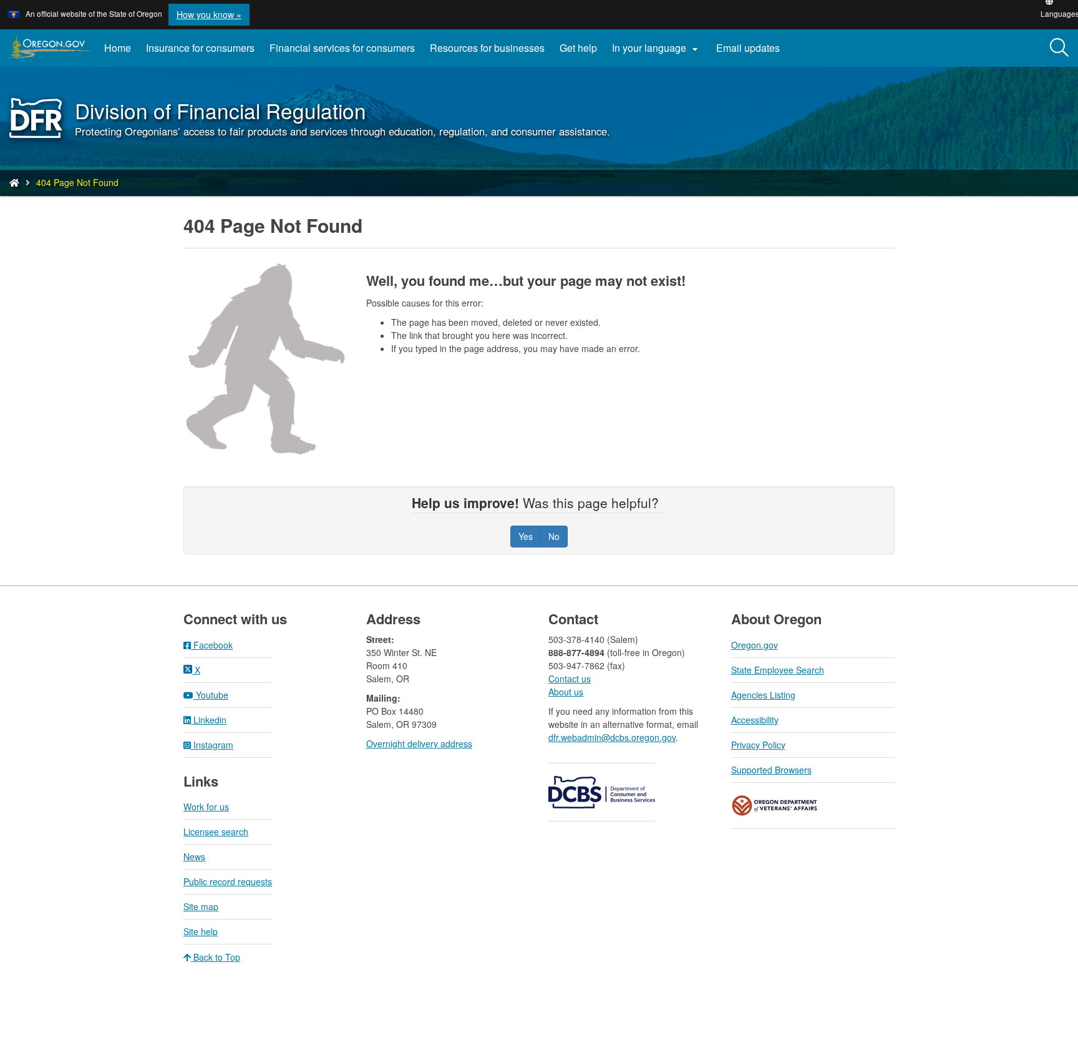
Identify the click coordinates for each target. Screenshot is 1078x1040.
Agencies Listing (763, 695)
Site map (200, 906)
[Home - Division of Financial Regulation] (14, 182)
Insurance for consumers (200, 48)
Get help (578, 48)
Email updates (751, 52)
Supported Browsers (771, 769)
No (554, 536)
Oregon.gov (754, 645)
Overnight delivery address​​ (419, 743)
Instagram (212, 744)
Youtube (210, 695)
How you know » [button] (209, 14)
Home (117, 48)
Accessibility (755, 720)
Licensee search (215, 831)
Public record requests (227, 881)
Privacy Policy (758, 744)
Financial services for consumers (342, 48)
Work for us (206, 806)
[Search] (1059, 48)
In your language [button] (656, 48)
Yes (525, 536)
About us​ (565, 691)
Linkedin (208, 720)
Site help (200, 931)
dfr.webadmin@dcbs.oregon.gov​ (612, 737)
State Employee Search (777, 670)
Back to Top (215, 957)
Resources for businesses (487, 48)
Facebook (212, 645)
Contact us (569, 678)
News (194, 856)
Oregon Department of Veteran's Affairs (774, 806)
